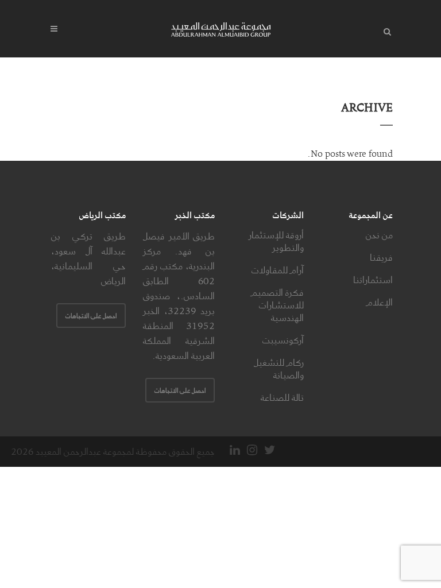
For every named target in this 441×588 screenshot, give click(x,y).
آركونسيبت (283, 340)
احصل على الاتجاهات (180, 390)
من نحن (379, 235)
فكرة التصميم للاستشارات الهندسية (277, 305)
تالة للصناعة (282, 397)
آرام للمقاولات (278, 270)
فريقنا (381, 257)
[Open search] (385, 30)
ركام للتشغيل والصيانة (279, 368)
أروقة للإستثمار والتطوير (276, 241)
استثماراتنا (373, 279)
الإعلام (379, 302)
